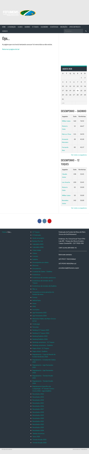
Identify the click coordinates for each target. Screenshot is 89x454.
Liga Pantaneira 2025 (39, 312)
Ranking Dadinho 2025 (40, 336)
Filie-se (34, 289)
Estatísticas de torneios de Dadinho (44, 286)
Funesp (34, 297)
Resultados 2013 (38, 397)
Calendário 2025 (37, 244)
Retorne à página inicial (10, 49)
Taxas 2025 (36, 436)
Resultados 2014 (38, 400)
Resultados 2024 (38, 430)
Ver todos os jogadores (79, 155)
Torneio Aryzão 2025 (39, 439)
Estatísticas (54, 27)
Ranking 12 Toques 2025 (40, 330)
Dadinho (27, 27)
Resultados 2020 (38, 418)
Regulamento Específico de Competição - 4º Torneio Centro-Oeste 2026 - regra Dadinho (43, 388)
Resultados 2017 (38, 409)
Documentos (36, 268)
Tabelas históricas (38, 433)
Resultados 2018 (38, 412)
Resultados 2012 (38, 394)
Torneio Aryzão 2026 (39, 442)
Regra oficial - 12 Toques (40, 348)
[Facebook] (39, 221)
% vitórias (82, 116)
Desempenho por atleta (40, 262)
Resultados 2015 (38, 403)
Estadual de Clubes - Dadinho (42, 271)
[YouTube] (49, 221)
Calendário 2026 (37, 247)
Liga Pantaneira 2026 (39, 315)
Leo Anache (66, 182)
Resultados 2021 (38, 421)
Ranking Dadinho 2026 (40, 339)
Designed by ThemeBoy (80, 449)
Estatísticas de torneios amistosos (44, 277)
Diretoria (35, 265)
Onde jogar (36, 324)
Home (4, 27)
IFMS (34, 306)
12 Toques (35, 27)
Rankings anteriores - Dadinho (42, 345)
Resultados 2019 (38, 415)
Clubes (20, 27)
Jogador (65, 116)
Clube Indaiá (36, 250)
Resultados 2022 (38, 424)
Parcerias (35, 327)
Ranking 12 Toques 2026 (40, 333)
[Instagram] (44, 221)
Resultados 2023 (38, 427)
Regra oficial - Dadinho (39, 351)
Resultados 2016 (38, 406)
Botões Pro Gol (37, 241)
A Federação (12, 27)
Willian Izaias (66, 121)
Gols (75, 116)
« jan (63, 103)
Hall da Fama (36, 300)
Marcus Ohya (66, 134)
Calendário (44, 27)
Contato (5, 31)
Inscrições (63, 27)
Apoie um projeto (74, 27)
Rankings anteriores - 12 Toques (43, 342)
